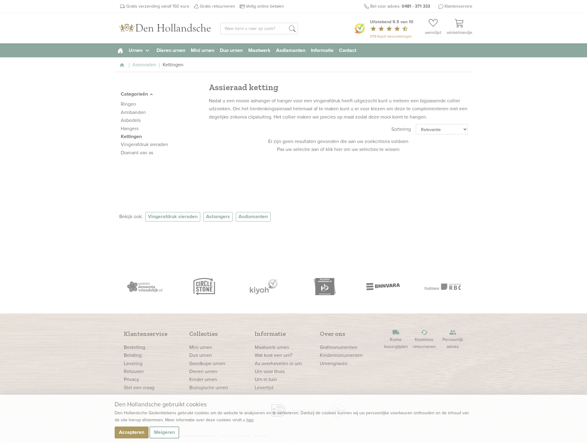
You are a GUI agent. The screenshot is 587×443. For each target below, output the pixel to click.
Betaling (133, 355)
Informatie (322, 50)
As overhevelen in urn (278, 363)
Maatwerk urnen (272, 347)
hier (249, 420)
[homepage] (120, 50)
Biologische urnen (208, 387)
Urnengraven (334, 363)
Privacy (131, 379)
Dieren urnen (171, 50)
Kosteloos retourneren (424, 339)
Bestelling (134, 347)
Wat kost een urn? (273, 355)
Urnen (140, 50)
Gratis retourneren (217, 6)
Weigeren (164, 432)
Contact (347, 50)
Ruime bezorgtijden (396, 339)
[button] (292, 29)
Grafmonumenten (338, 347)
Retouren (134, 371)
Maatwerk (259, 50)
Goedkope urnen (207, 363)
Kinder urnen (203, 379)
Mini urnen (202, 50)
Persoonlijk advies (452, 339)
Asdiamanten (290, 50)
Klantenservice (458, 6)
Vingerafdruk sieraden (173, 216)
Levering (133, 363)
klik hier (334, 149)
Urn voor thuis (270, 371)
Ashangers (218, 216)
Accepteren (131, 432)
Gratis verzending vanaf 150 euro (157, 6)
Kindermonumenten (341, 355)
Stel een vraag (139, 387)
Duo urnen (231, 50)
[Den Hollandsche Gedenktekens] (165, 28)
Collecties (203, 333)
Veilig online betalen (265, 6)
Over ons (332, 333)
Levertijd (264, 387)
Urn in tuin (266, 379)
